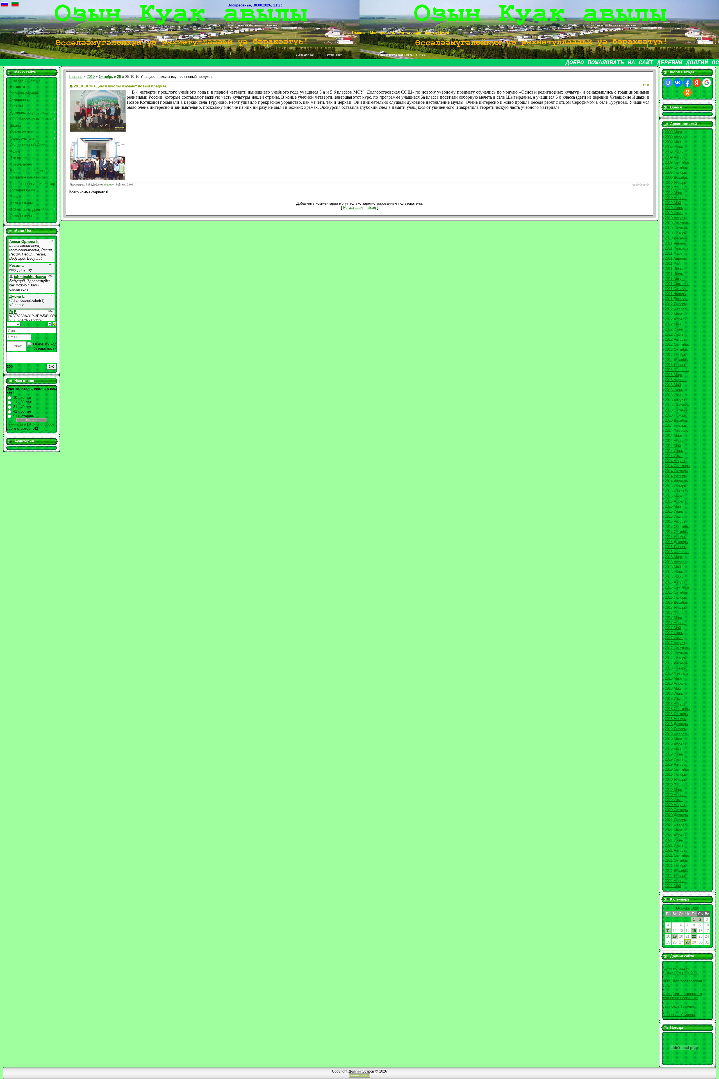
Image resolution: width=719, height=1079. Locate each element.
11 (668, 931)
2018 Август (675, 704)
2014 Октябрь (676, 471)
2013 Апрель (675, 380)
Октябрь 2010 (687, 908)
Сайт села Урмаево (678, 1015)
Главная (76, 76)
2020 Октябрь (676, 810)
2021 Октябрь (676, 860)
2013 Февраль (677, 370)
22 (694, 936)
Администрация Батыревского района (680, 970)
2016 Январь (675, 547)
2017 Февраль (677, 612)
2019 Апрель (675, 744)
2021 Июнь (674, 840)
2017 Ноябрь (675, 658)
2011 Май (673, 263)
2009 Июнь (674, 147)
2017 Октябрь (676, 653)
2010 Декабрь (676, 238)
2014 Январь (675, 425)
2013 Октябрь (676, 410)
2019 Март (673, 739)
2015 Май (673, 506)
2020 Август (675, 805)
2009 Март (673, 132)
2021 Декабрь (676, 870)
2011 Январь (675, 243)
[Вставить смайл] (54, 324)
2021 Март (673, 830)
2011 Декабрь (676, 299)
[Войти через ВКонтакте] (678, 82)
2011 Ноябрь (675, 294)
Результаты (16, 424)
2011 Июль (674, 274)
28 (119, 76)
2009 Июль (674, 152)
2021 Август (675, 850)
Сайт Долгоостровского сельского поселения (682, 996)
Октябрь (106, 76)
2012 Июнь (674, 329)
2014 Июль (674, 456)
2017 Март (673, 618)
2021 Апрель (675, 835)
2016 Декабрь (676, 602)
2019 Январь (675, 729)
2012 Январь (675, 304)
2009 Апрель (675, 137)
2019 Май (673, 749)
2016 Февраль (677, 552)
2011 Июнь (674, 268)
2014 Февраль (677, 430)
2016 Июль (674, 577)
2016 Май (673, 567)
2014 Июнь (674, 451)
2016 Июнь (674, 572)
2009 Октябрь (676, 167)
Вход (371, 207)
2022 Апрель (675, 881)
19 (675, 936)
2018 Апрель (675, 683)
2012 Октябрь (676, 349)
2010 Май (673, 203)
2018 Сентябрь (677, 709)
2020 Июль (674, 800)
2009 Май (673, 142)
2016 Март (673, 557)
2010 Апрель (675, 198)
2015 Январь (675, 486)
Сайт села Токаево (678, 1006)
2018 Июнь (674, 693)
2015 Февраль (677, 491)
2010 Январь (675, 182)
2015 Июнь (674, 511)
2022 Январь (675, 876)
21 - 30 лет (22, 402)
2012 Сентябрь (677, 344)
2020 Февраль (677, 784)
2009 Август (675, 157)
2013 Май (673, 385)
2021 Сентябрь (677, 855)
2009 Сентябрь (677, 162)
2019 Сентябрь (677, 769)
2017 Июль (674, 638)
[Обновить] (50, 324)
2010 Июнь (674, 208)
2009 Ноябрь (675, 172)
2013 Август (675, 400)
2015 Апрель (675, 501)
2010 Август (675, 218)
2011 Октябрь (676, 289)
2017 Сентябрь (677, 648)
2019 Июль (674, 759)
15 (694, 931)
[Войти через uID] (668, 82)
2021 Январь (675, 820)
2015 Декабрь (676, 542)
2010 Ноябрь (675, 233)
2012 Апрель (675, 319)
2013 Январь (675, 365)
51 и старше (23, 416)
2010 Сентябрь (677, 223)
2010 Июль (674, 213)
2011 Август (675, 279)
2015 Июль (674, 516)
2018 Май (673, 688)
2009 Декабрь (676, 177)
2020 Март (673, 790)
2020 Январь (675, 779)
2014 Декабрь (676, 481)
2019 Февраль (677, 734)
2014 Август (675, 461)
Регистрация (353, 207)
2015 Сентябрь (677, 526)
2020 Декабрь (676, 815)
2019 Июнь (674, 754)
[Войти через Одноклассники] (687, 92)
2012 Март (673, 314)
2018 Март (673, 678)
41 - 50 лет (22, 411)
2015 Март (673, 496)
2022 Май (673, 886)
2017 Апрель (675, 623)
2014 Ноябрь (675, 476)
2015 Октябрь (676, 532)
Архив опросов (41, 424)
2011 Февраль (676, 248)
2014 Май (673, 446)
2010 (91, 76)
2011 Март (673, 253)
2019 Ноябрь (675, 774)
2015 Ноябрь (675, 537)
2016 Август (675, 582)
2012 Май (673, 324)
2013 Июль (674, 395)
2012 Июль (674, 334)
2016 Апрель (675, 562)
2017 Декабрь (676, 663)
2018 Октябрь (676, 714)
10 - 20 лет (22, 397)
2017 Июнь (674, 633)
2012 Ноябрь (675, 354)
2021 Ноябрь (675, 865)
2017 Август (675, 643)
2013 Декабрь (676, 420)
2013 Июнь (674, 390)
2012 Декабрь (676, 360)
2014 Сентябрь (677, 466)
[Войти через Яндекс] (697, 82)
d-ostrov (109, 184)
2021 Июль (674, 845)
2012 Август (675, 339)
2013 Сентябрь (677, 405)
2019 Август (675, 764)
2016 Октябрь (676, 592)
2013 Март (673, 375)
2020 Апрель (675, 795)
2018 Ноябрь (675, 719)
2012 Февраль (677, 309)
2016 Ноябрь (675, 597)
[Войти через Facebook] (687, 82)
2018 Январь (675, 668)
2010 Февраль (677, 188)
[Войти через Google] (706, 82)
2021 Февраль (677, 825)
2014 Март (673, 435)
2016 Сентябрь (677, 587)
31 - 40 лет (22, 407)
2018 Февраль (677, 673)
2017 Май (673, 628)
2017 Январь (675, 607)
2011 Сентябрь (677, 284)
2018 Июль (674, 698)
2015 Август (675, 521)
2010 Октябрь (676, 228)
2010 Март (673, 193)
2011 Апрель (675, 258)
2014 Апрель (675, 440)
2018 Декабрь (676, 724)
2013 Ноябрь (675, 415)
